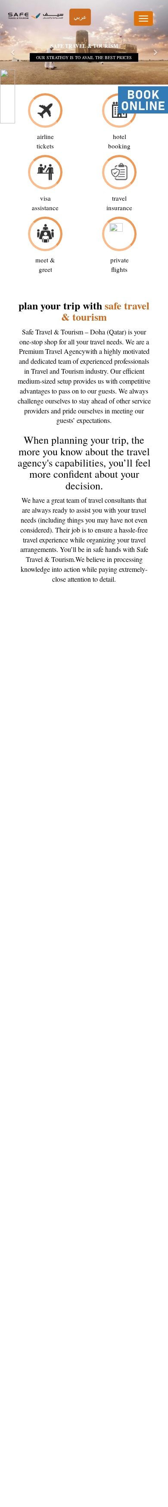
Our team (83, 1450)
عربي (80, 17)
